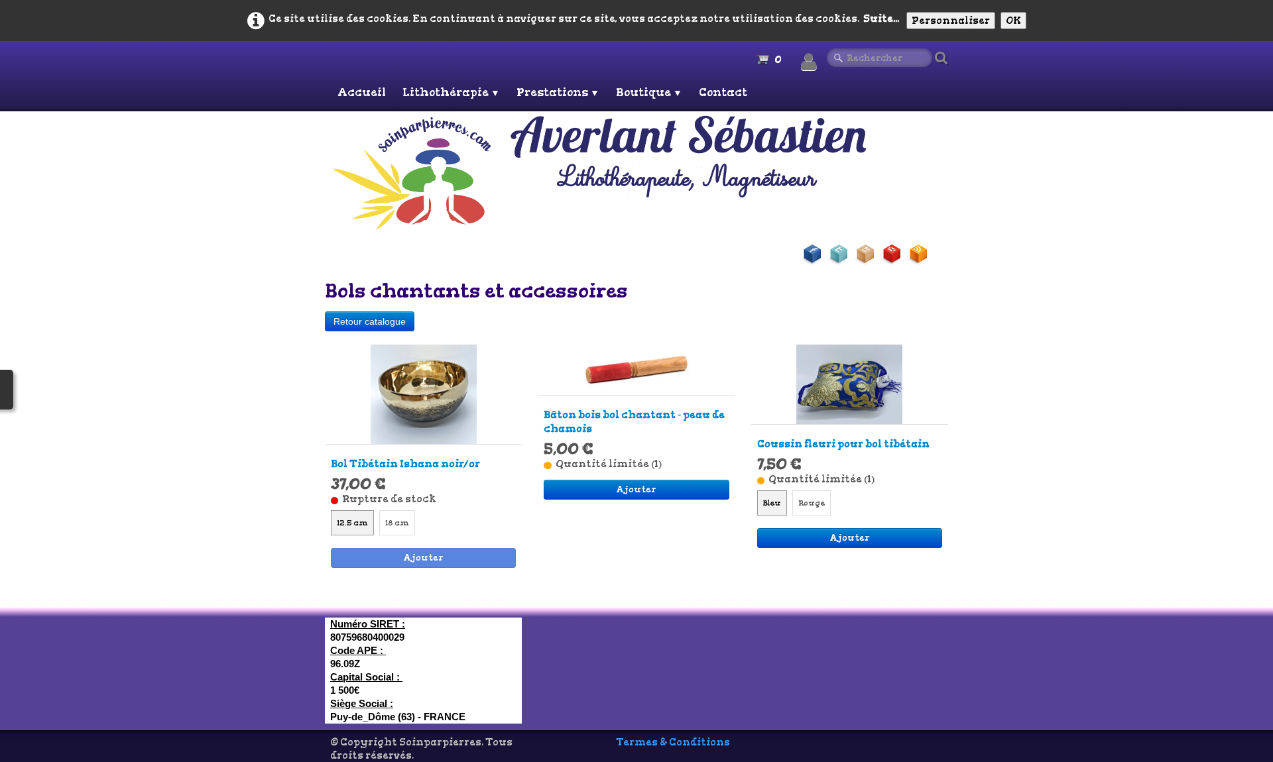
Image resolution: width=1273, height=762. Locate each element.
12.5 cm (352, 522)
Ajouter (423, 557)
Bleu (772, 503)
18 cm (397, 522)
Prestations (557, 92)
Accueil (361, 92)
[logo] (638, 172)
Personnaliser (951, 21)
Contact (723, 92)
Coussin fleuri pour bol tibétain (843, 444)
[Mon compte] (809, 62)
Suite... (881, 19)
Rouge (811, 503)
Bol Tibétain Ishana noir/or (405, 464)
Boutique (649, 92)
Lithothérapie (451, 92)
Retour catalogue (369, 321)
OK (1013, 21)
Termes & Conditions (673, 742)
